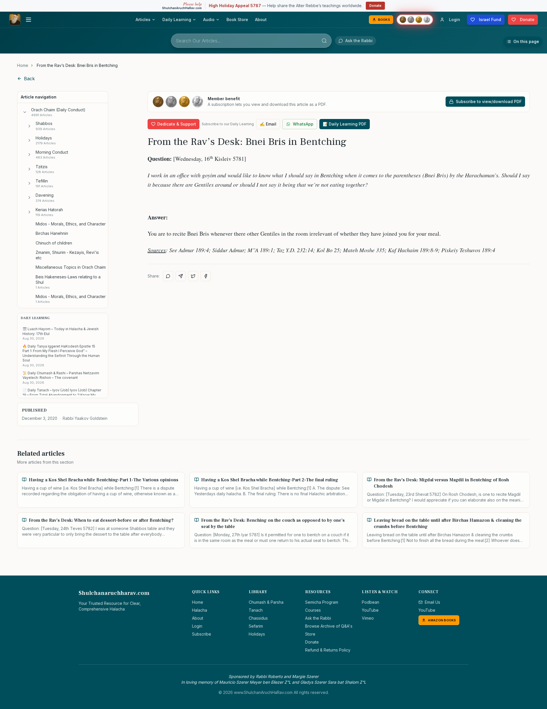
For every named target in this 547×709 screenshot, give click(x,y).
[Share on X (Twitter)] (193, 276)
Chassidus (258, 618)
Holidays (257, 634)
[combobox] (251, 41)
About (261, 19)
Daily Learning (176, 19)
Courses (313, 610)
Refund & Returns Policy (327, 650)
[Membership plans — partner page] (415, 20)
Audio (209, 19)
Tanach (256, 610)
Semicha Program (321, 602)
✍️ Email (268, 124)
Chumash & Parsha (266, 602)
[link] (77, 65)
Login (197, 626)
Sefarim (256, 626)
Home (22, 65)
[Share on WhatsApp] (168, 276)
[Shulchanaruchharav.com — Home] (15, 19)
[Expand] (29, 126)
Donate (375, 5)
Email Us (432, 602)
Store (310, 634)
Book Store (237, 19)
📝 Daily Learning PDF (344, 124)
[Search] (324, 41)
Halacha (199, 610)
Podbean (370, 602)
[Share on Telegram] (180, 276)
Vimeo (368, 618)
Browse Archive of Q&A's (328, 626)
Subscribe (201, 634)
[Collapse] (25, 112)
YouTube (370, 610)
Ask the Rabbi (318, 618)
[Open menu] (28, 19)
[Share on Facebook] (206, 276)
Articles (143, 19)
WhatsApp (303, 124)
